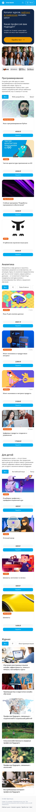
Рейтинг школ (6, 807)
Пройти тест (25, 807)
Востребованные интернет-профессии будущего (14, 791)
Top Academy (8, 199)
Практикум (10, 2)
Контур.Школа (8, 119)
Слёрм (6, 159)
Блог (31, 807)
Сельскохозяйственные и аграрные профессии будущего (17, 742)
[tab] (5, 97)
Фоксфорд (7, 613)
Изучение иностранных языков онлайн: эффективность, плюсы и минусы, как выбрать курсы (16, 667)
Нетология (7, 350)
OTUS (5, 239)
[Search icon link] (23, 3)
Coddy (6, 494)
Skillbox (6, 310)
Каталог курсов (15, 807)
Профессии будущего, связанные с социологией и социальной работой (17, 717)
